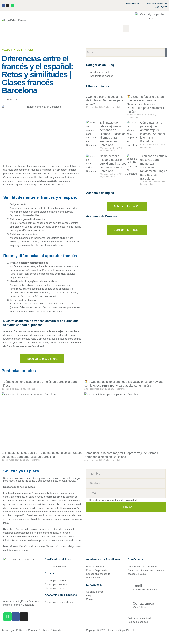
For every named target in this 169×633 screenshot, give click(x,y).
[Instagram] (7, 5)
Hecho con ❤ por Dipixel (120, 630)
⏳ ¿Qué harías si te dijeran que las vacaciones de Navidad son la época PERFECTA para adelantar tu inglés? (146, 104)
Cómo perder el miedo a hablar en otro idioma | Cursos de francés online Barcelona (113, 163)
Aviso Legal (8, 630)
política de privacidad (124, 500)
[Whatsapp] (12, 5)
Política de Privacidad (50, 630)
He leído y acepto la (113, 500)
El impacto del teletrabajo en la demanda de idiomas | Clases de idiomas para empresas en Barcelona (113, 134)
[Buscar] (166, 52)
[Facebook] (3, 5)
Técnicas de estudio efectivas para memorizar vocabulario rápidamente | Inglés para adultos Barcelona (153, 167)
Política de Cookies (26, 630)
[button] (126, 28)
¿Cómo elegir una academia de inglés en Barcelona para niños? (104, 100)
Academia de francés (18, 50)
